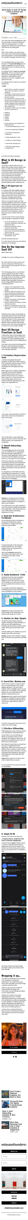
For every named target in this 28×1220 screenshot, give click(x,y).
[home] (12, 4)
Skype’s (13, 843)
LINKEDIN (14, 1198)
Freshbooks (11, 552)
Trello (3, 611)
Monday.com (5, 696)
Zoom (13, 360)
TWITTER (14, 1196)
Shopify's (4, 636)
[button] (24, 3)
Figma (3, 758)
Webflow (4, 498)
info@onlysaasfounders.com (14, 1208)
